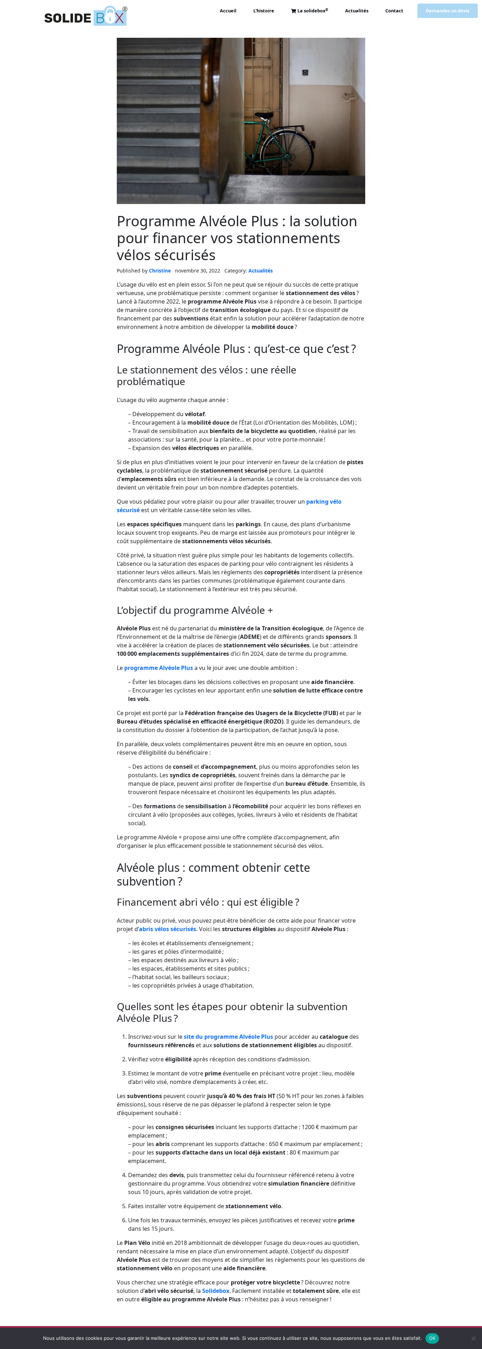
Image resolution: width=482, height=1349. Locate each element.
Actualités (356, 11)
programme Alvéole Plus (158, 668)
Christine (160, 270)
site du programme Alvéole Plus (228, 1037)
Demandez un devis (447, 11)
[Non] (473, 1338)
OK (432, 1338)
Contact (394, 11)
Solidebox (215, 1291)
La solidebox (312, 10)
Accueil (228, 11)
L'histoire (263, 11)
